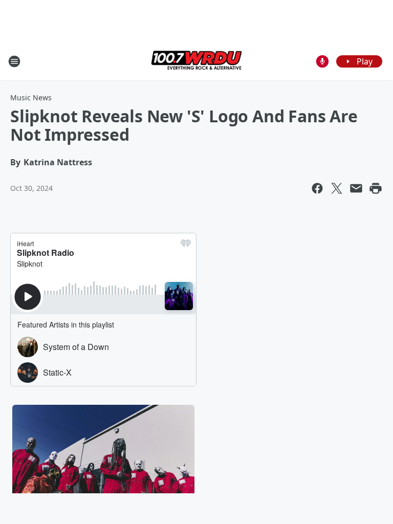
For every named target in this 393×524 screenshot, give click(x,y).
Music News (31, 97)
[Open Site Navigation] (14, 61)
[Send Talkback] (322, 61)
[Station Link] (196, 61)
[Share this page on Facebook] (317, 188)
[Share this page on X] (337, 188)
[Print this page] (375, 188)
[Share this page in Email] (356, 188)
